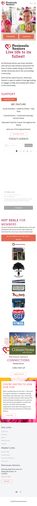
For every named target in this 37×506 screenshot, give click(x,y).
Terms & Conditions (7, 458)
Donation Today (9, 99)
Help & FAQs (5, 452)
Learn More (9, 415)
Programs (11, 37)
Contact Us (4, 461)
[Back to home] (9, 3)
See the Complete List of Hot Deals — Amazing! (18, 238)
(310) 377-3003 (6, 477)
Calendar (26, 37)
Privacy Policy (5, 455)
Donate (3, 444)
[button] (32, 3)
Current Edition (18, 374)
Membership (5, 441)
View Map (7, 481)
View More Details (18, 134)
